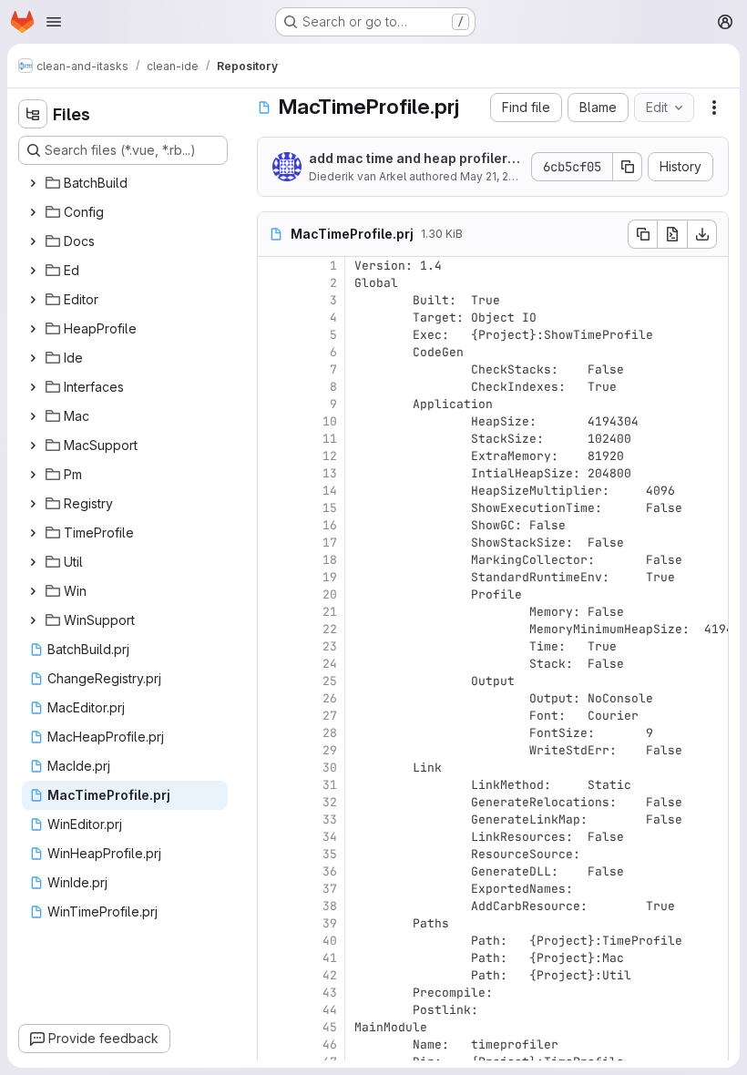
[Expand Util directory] (33, 562)
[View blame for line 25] (273, 681)
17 (329, 542)
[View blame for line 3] (273, 300)
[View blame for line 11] (273, 438)
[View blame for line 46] (273, 1044)
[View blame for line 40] (273, 940)
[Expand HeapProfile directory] (33, 329)
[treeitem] (125, 183)
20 (329, 594)
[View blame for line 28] (273, 733)
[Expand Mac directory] (33, 416)
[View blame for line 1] (273, 265)
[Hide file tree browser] (32, 113)
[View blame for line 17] (273, 542)
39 (329, 923)
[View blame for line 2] (273, 283)
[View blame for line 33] (273, 819)
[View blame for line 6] (273, 352)
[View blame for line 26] (273, 698)
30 (329, 767)
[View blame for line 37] (273, 888)
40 (329, 940)
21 (329, 611)
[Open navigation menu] (53, 21)
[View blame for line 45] (273, 1027)
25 (329, 681)
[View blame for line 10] (273, 421)
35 (329, 854)
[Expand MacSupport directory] (33, 445)
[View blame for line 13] (273, 473)
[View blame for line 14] (273, 490)
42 (329, 975)
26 (329, 698)
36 (329, 871)
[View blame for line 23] (273, 646)
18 (329, 560)
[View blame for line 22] (273, 629)
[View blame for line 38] (273, 906)
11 (329, 438)
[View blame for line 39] (273, 923)
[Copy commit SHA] (627, 166)
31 (329, 785)
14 (329, 490)
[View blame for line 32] (273, 802)
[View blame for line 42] (273, 975)
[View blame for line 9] (273, 404)
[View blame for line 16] (273, 525)
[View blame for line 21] (273, 611)
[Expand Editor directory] (33, 300)
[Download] (702, 234)
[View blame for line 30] (273, 767)
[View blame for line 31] (273, 784)
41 (329, 958)
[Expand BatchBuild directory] (33, 183)
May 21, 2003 (495, 176)
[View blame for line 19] (273, 577)
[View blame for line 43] (273, 992)
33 (329, 819)
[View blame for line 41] (273, 958)
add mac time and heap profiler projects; (413, 159)
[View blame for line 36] (273, 871)
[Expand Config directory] (33, 212)
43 (329, 992)
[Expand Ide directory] (33, 358)
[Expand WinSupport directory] (33, 620)
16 (329, 525)
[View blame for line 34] (273, 836)
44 (329, 1010)
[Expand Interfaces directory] (33, 387)
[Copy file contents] (642, 234)
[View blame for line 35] (273, 854)
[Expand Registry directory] (33, 504)
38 (329, 906)
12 (329, 456)
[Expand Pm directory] (33, 475)
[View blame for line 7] (273, 369)
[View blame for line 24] (273, 663)
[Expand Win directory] (33, 591)
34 (329, 837)
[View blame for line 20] (273, 594)
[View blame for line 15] (273, 508)
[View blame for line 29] (273, 750)
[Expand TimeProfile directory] (33, 533)
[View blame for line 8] (273, 386)
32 (329, 802)
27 (329, 715)
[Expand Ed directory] (33, 271)
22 (329, 629)
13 (329, 473)
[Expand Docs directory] (33, 241)
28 (329, 733)
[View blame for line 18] (273, 559)
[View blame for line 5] (273, 334)
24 (329, 663)
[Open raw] (672, 234)
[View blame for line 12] (273, 456)
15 (329, 508)
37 (329, 888)
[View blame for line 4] (273, 317)
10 (329, 421)
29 (329, 750)
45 (329, 1027)
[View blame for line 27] (273, 715)
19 (329, 577)
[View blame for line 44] (273, 1010)
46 (329, 1044)
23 (329, 646)
